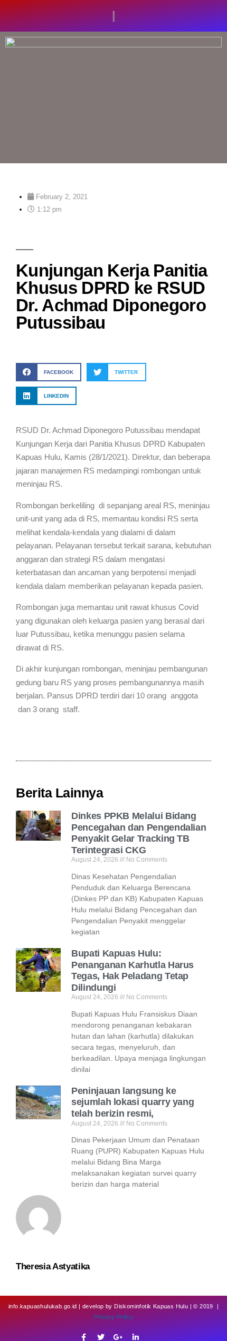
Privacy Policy (114, 1317)
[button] (48, 372)
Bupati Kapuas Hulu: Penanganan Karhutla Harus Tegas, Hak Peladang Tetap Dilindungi (132, 970)
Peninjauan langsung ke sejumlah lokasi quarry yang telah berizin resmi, (132, 1102)
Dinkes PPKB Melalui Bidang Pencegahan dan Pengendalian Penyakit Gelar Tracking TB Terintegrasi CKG (138, 833)
